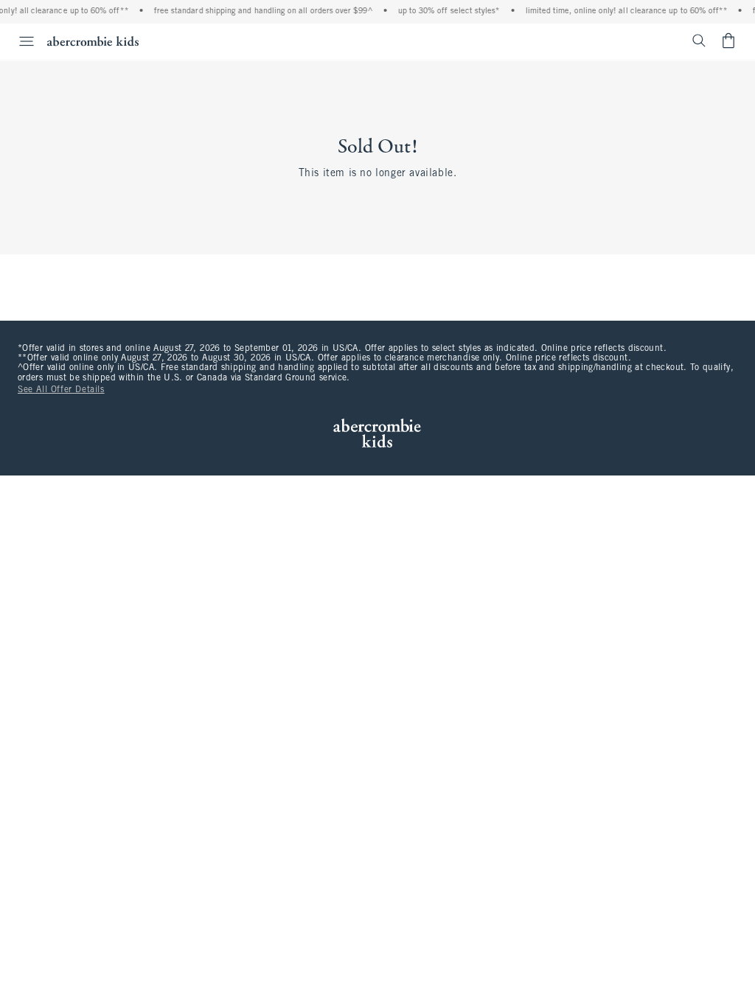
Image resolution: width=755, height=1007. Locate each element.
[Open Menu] (19, 41)
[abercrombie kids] (93, 41)
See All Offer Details (61, 390)
